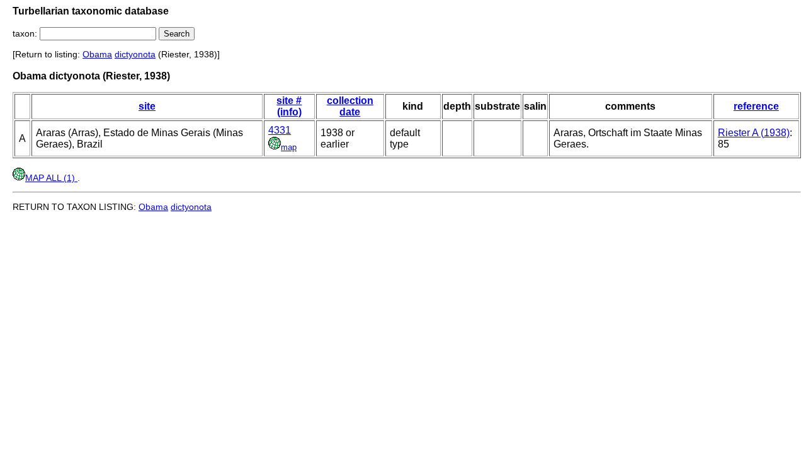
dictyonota (135, 54)
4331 (279, 130)
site (147, 106)
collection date (350, 106)
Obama (97, 54)
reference (756, 106)
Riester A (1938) (754, 132)
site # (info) (289, 106)
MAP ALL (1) (51, 178)
